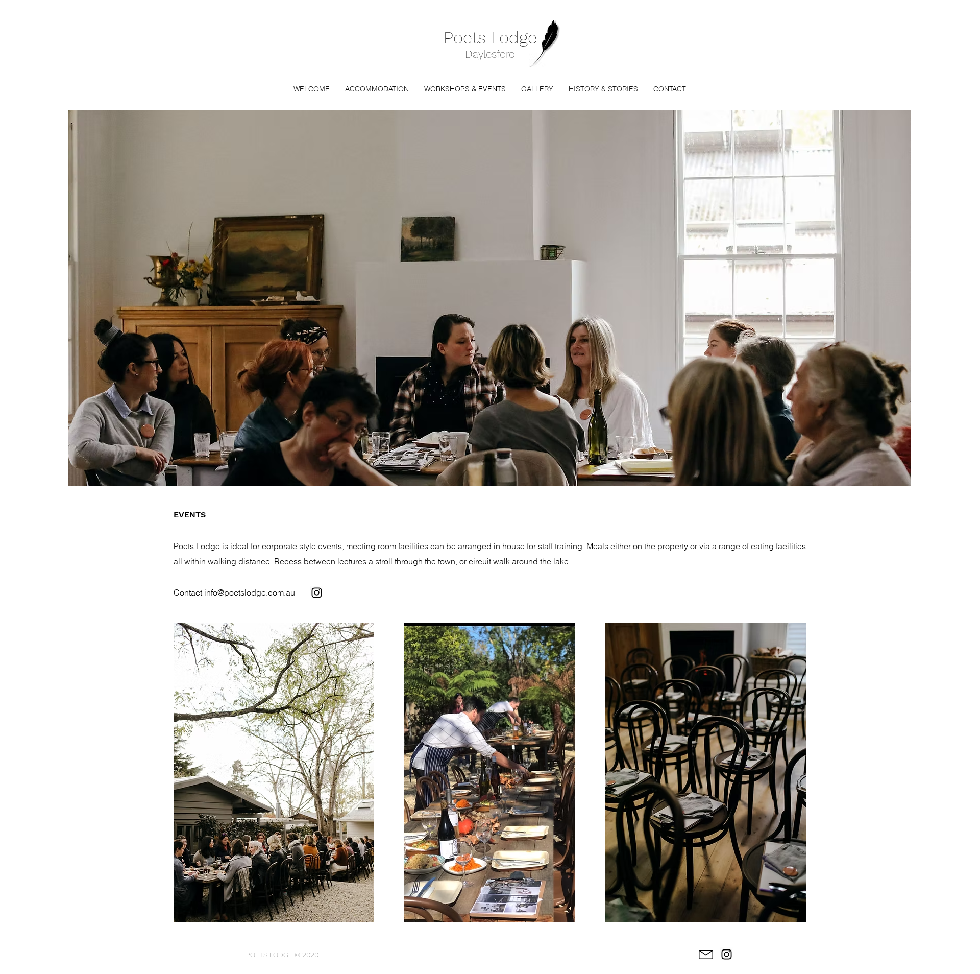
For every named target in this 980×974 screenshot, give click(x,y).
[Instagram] (317, 593)
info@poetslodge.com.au (249, 592)
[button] (376, 89)
